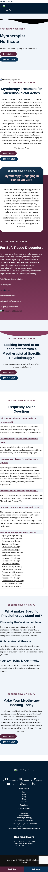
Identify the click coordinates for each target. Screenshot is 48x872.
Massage (24, 811)
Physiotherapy (24, 815)
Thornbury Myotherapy (12, 583)
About (24, 794)
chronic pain (26, 450)
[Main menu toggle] (8, 10)
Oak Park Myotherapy (11, 569)
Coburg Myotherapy (10, 544)
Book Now (12, 869)
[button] (21, 420)
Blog (24, 799)
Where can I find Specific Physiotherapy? (19, 490)
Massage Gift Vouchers (24, 820)
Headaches (5, 290)
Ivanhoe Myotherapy (11, 555)
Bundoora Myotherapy (11, 541)
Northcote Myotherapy (12, 566)
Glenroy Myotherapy (10, 550)
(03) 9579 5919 (25, 826)
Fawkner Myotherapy (11, 547)
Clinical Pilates (24, 808)
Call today (36, 869)
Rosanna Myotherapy (11, 578)
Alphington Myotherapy (12, 536)
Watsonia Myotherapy (11, 586)
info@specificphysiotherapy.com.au (26, 829)
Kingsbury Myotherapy (11, 558)
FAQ (24, 797)
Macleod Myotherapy (11, 561)
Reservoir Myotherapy (11, 575)
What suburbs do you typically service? (18, 532)
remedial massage (23, 198)
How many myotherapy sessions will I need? (20, 507)
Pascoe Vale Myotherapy (13, 572)
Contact (24, 801)
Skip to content (7, 1)
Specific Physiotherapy (24, 209)
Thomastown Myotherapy (13, 581)
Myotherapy (9, 121)
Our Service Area (21, 148)
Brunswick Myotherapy (12, 538)
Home (24, 792)
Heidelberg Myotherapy (12, 552)
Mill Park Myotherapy (11, 564)
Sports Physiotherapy (24, 818)
